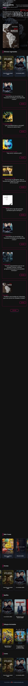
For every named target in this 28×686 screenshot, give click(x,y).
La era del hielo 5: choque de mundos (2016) (20, 647)
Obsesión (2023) (7, 556)
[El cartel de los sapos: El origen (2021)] (20, 547)
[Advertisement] (14, 316)
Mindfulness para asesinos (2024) (20, 74)
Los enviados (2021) (8, 73)
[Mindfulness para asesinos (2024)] (20, 64)
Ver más (22, 103)
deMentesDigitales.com (18, 682)
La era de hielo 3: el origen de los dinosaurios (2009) (8, 647)
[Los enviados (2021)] (7, 64)
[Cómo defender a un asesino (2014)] (20, 607)
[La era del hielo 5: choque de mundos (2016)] (20, 637)
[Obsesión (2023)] (7, 547)
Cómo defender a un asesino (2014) (20, 617)
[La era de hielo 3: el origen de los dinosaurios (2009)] (7, 637)
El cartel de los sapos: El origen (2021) (20, 556)
